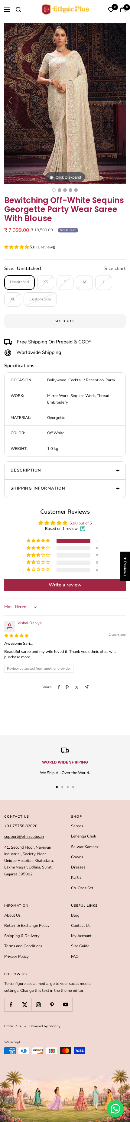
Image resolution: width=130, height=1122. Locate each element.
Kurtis (76, 877)
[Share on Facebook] (59, 687)
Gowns (77, 857)
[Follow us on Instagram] (38, 1004)
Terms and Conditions (23, 946)
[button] (17, 247)
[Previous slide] (10, 101)
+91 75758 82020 (20, 826)
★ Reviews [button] (125, 566)
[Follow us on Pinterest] (52, 1004)
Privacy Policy (16, 956)
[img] (16, 635)
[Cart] (123, 9)
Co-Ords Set (82, 888)
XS (45, 282)
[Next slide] (120, 101)
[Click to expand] (65, 103)
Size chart (115, 268)
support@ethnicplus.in (24, 836)
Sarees (77, 826)
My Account (81, 936)
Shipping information (38, 488)
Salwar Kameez (85, 847)
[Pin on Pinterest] (67, 687)
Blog (75, 915)
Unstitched (19, 282)
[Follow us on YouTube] (65, 1004)
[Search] (18, 9)
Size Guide (80, 946)
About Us (12, 915)
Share (46, 687)
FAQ (75, 956)
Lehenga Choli (83, 836)
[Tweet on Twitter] (76, 687)
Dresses (78, 867)
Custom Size (40, 299)
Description (26, 470)
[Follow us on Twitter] (24, 1004)
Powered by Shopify (44, 1026)
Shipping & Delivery (22, 936)
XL (13, 299)
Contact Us (80, 925)
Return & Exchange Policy (27, 925)
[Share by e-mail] (87, 687)
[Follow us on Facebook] (11, 1004)
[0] (111, 9)
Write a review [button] (65, 585)
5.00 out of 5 (81, 523)
